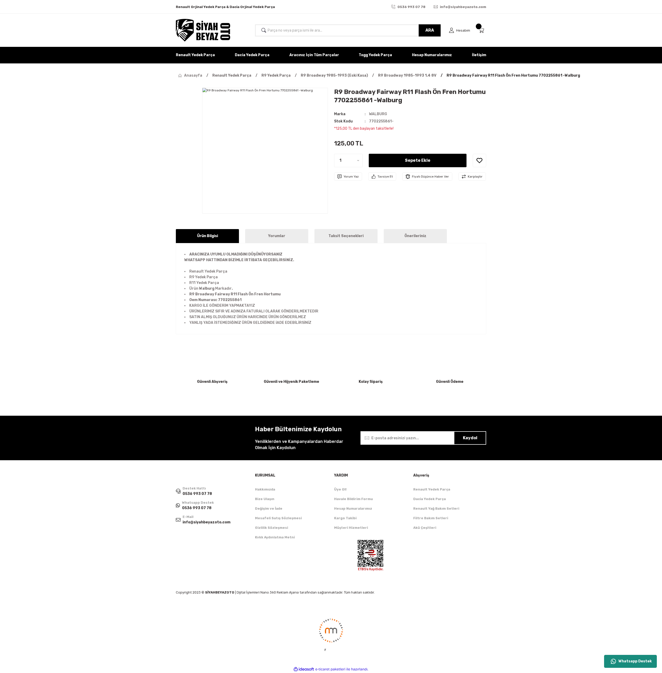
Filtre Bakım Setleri (430, 518)
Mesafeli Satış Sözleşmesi (278, 518)
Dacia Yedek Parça (429, 499)
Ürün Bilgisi (207, 236)
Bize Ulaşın (264, 499)
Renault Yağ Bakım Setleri (436, 508)
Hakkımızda (265, 489)
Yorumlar (276, 236)
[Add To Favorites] (479, 160)
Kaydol (470, 437)
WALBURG (378, 114)
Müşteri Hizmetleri (351, 528)
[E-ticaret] (330, 669)
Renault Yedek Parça (431, 489)
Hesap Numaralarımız (353, 508)
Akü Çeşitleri (424, 528)
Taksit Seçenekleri (346, 236)
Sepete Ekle (417, 160)
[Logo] (203, 30)
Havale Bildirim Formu (353, 499)
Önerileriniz (415, 236)
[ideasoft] (304, 669)
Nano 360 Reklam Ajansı (279, 592)
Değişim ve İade (268, 508)
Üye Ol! (340, 489)
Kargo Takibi (345, 518)
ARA (429, 30)
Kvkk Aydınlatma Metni (275, 537)
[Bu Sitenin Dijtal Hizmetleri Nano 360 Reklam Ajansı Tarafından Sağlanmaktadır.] (331, 634)
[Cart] (482, 30)
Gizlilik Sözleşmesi (271, 528)
